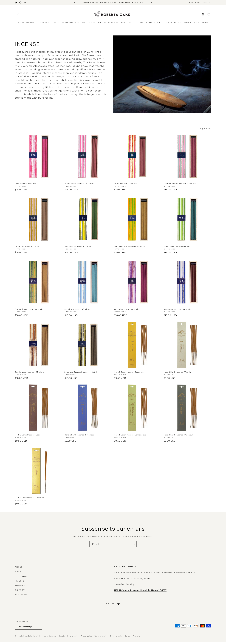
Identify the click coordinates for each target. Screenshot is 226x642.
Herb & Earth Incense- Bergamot (129, 372)
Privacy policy (86, 636)
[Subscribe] (133, 544)
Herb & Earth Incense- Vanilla (177, 372)
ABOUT (18, 567)
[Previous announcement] (75, 2)
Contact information (133, 636)
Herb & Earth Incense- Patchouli (178, 435)
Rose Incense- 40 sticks (25, 183)
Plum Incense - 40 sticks (125, 183)
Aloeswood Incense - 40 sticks (177, 309)
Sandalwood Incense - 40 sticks (29, 372)
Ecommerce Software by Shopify (52, 636)
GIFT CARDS (21, 576)
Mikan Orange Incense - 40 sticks (129, 246)
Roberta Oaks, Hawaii (29, 636)
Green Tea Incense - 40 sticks (177, 246)
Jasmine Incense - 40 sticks (77, 309)
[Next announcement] (151, 2)
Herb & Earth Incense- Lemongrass (130, 435)
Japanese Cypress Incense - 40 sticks (81, 372)
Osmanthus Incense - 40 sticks (29, 309)
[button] (18, 14)
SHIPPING (20, 585)
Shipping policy (116, 636)
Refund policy (72, 636)
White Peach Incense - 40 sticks (79, 183)
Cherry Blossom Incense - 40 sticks (180, 183)
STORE (18, 571)
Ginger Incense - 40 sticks (27, 246)
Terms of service (101, 636)
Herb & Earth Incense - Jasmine (29, 498)
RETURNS (19, 581)
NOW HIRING (21, 594)
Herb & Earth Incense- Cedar (28, 435)
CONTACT (19, 590)
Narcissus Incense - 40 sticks (77, 246)
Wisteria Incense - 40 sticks (126, 309)
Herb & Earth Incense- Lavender (79, 435)
